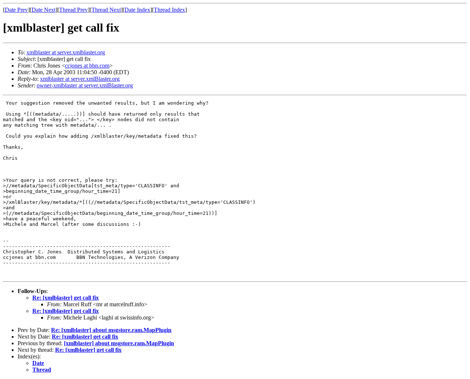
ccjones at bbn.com (87, 65)
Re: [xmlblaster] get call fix (65, 298)
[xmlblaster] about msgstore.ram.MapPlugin (119, 343)
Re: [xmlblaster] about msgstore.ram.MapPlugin (111, 330)
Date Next (43, 10)
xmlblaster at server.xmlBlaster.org (80, 79)
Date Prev (16, 10)
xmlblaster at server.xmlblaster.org (65, 52)
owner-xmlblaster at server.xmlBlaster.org (85, 85)
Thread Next (106, 10)
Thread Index (169, 10)
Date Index (137, 10)
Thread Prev (73, 10)
